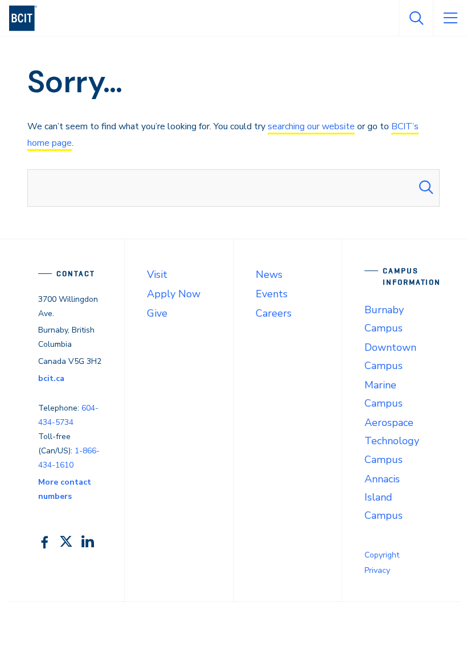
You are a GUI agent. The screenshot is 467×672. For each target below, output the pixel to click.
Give (157, 313)
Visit (157, 274)
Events (272, 294)
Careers (274, 313)
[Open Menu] (450, 18)
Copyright (381, 555)
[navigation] (27, 18)
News (269, 274)
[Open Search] (416, 18)
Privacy (377, 570)
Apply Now (173, 294)
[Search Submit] (426, 188)
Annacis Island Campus (383, 497)
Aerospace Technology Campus (391, 441)
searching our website (311, 126)
